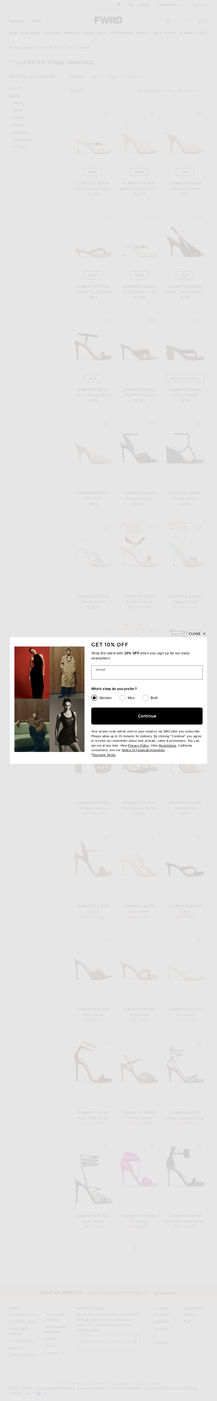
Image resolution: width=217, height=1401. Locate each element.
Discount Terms (104, 755)
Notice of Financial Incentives (143, 750)
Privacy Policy (138, 745)
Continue (147, 716)
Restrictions (167, 745)
